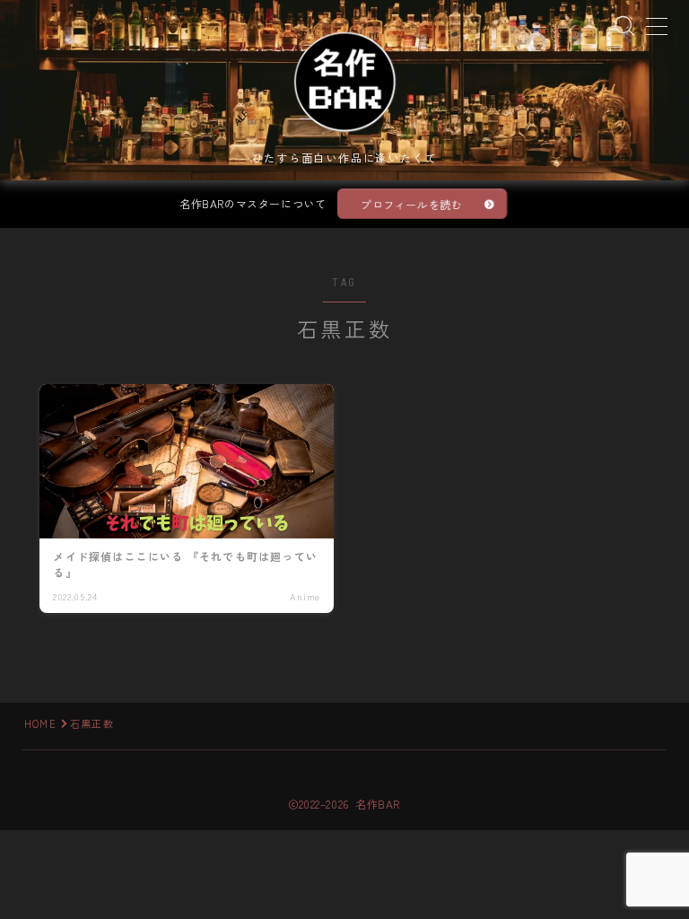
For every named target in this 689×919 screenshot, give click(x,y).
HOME (40, 723)
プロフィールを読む (411, 204)
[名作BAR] (344, 81)
